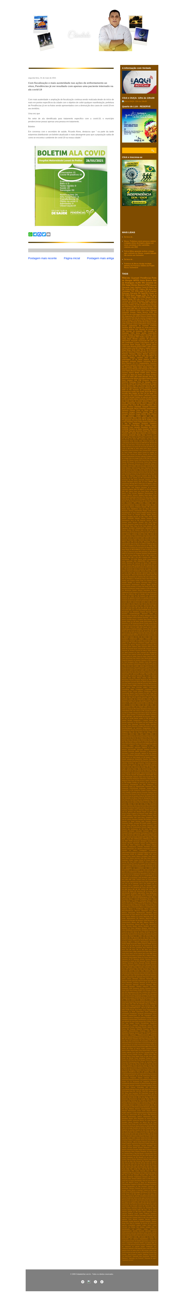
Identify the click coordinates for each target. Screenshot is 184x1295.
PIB (140, 998)
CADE (124, 446)
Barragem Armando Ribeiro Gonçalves (136, 361)
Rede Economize (151, 508)
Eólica (124, 774)
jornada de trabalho (135, 1240)
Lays (123, 866)
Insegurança (132, 846)
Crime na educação (150, 706)
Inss (154, 289)
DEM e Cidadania (151, 714)
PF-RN (136, 998)
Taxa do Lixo (129, 1174)
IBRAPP (150, 481)
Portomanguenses (134, 1062)
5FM (153, 551)
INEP (126, 840)
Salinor (129, 1138)
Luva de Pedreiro (145, 885)
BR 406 (149, 608)
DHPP (124, 716)
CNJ (149, 627)
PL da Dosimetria (150, 350)
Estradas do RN (151, 771)
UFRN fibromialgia (135, 1192)
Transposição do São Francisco (137, 1186)
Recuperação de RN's (128, 1106)
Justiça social (141, 416)
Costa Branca (144, 342)
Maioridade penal (146, 910)
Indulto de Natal (127, 844)
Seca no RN (135, 520)
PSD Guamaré (146, 1005)
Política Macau (126, 1056)
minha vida (125, 538)
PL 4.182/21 (150, 1000)
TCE (123, 310)
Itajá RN (134, 483)
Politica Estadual (146, 1048)
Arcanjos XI (134, 586)
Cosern (136, 342)
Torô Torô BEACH (127, 1182)
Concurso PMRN (131, 685)
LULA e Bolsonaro (150, 862)
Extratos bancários (150, 773)
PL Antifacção (149, 420)
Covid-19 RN (130, 289)
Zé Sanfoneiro (152, 1223)
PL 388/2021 (141, 1000)
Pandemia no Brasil (128, 1011)
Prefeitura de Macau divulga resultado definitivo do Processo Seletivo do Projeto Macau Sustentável (139, 265)
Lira (123, 883)
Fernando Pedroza (147, 792)
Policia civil (152, 320)
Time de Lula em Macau (149, 1180)
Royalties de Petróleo (139, 1128)
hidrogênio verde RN (133, 1237)
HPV (142, 835)
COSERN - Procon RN (142, 629)
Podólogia (129, 1046)
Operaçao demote (138, 959)
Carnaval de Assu (151, 648)
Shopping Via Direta (146, 1151)
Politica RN (143, 289)
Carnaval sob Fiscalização (148, 652)
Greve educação (139, 479)
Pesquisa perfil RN (132, 1037)
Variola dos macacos (138, 433)
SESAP (124, 518)
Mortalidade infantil (147, 930)
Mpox (144, 378)
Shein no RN (143, 524)
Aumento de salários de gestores (137, 600)
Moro (139, 930)
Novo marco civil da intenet (134, 953)
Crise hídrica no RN (138, 710)
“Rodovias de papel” (150, 1258)
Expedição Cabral (139, 773)
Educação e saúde (128, 753)
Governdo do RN (127, 479)
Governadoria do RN (149, 477)
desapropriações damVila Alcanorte (133, 1231)
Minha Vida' (144, 924)
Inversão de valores (129, 850)
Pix (148, 295)
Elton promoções (127, 761)
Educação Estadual (143, 749)
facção (154, 1233)
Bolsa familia (139, 621)
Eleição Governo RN (146, 755)
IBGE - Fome (126, 838)
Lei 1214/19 (149, 868)
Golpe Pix (129, 827)
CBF (145, 625)
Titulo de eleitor (150, 337)
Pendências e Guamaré (130, 1025)
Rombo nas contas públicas (140, 1124)
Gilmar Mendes (131, 825)
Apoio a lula (152, 582)
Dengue (138, 295)
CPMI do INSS (134, 448)
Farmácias (153, 782)
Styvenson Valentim (142, 1159)
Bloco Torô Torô (127, 444)
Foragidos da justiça (140, 807)
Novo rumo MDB (147, 953)
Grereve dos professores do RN (132, 829)
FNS (123, 776)
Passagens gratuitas (140, 1017)
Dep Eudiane (149, 722)
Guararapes (144, 833)
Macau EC (152, 376)
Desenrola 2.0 (139, 464)
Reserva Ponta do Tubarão (131, 514)
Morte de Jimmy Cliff (140, 932)
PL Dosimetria (131, 1002)
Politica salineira (127, 1052)
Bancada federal (151, 611)
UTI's (151, 1192)
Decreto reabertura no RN (130, 722)
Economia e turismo (148, 745)
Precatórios (126, 425)
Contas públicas (138, 691)
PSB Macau (126, 1005)
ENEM (127, 295)
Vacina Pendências (127, 1198)
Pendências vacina (145, 1025)
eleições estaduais (151, 536)
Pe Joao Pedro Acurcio (136, 1021)
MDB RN (136, 489)
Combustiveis (142, 324)
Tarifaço (132, 357)
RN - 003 (136, 1091)
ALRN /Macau (138, 559)
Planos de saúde (132, 1044)
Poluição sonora (127, 1054)
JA (135, 854)
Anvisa (154, 580)
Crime (128, 297)
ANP (138, 438)
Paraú (154, 1013)
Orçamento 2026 (127, 988)
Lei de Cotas (150, 873)
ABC (129, 557)
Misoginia (138, 928)
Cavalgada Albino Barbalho (136, 662)
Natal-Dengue (145, 941)
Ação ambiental (126, 608)
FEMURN (145, 303)
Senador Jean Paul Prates (148, 522)
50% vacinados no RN (145, 551)
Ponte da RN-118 (127, 1058)
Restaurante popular (150, 1116)
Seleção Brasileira (147, 1145)
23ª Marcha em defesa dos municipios (133, 547)
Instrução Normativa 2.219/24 (147, 846)
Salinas (143, 518)
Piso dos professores (132, 1040)
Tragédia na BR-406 (137, 1184)
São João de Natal (127, 1167)
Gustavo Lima (152, 833)
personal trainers (135, 1244)
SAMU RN (149, 1132)
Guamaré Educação (135, 831)
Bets (130, 393)
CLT (134, 627)
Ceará (135, 324)
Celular (130, 452)
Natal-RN (144, 293)
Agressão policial (147, 573)
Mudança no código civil (137, 936)
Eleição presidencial (128, 759)
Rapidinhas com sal (137, 508)
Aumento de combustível (142, 389)
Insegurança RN (127, 483)
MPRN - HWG (137, 893)
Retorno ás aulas (145, 1120)
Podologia (132, 382)
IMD (155, 481)
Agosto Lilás (131, 573)
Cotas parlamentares (137, 703)
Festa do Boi (149, 472)
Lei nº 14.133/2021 (133, 875)
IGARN (142, 372)
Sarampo (146, 429)
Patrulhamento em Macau (145, 1019)
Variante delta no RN (142, 530)
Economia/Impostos (127, 747)
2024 (123, 545)
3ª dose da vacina (150, 437)
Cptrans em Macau (150, 703)
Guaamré (124, 831)
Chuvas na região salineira (141, 670)
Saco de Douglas (127, 1136)
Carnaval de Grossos (128, 650)
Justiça (124, 348)
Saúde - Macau (132, 1141)
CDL (123, 627)
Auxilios (133, 604)
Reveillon (153, 1120)
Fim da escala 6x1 (144, 473)
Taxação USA (144, 1174)
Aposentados (136, 584)
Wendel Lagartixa (138, 339)
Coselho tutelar (151, 701)
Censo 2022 (145, 664)
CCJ (151, 625)
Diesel (152, 464)
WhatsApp (125, 1221)
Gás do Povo (143, 481)
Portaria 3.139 (126, 1060)
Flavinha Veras (132, 805)
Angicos (146, 359)
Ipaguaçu (134, 852)
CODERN (153, 627)
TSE (132, 291)
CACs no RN (131, 625)
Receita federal (150, 425)
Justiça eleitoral (128, 485)
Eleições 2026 (130, 468)
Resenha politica (151, 512)
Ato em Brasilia (140, 594)
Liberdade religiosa (127, 489)
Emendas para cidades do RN (132, 765)
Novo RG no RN (138, 949)
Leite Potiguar (135, 487)
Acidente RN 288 (140, 565)
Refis (126, 1108)
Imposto (124, 842)
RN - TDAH (142, 1091)
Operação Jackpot (127, 973)
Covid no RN (142, 458)
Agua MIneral (134, 388)
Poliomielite (148, 505)
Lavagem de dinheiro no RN (148, 864)
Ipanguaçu (152, 327)
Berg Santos (147, 619)
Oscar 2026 (125, 990)
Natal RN (139, 350)
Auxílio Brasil (144, 391)
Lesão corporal (130, 881)
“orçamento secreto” (128, 1260)
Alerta (148, 574)
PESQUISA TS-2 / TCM (142, 996)
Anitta (141, 580)
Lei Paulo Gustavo (149, 374)
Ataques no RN (137, 592)
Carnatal (131, 397)
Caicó (124, 308)
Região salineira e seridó (129, 1112)
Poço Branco (130, 506)
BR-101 (147, 442)
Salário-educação (146, 1138)
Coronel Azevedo (142, 697)
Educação (125, 287)
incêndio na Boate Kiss (148, 1237)
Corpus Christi (152, 697)
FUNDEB (153, 325)
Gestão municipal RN (135, 823)
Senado (135, 522)
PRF (137, 337)
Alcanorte (134, 340)
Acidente (143, 438)
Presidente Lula (140, 1070)
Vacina (124, 530)
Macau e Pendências (136, 908)
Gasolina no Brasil (128, 821)
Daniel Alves (145, 460)
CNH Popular (143, 627)
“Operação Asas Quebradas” (141, 1256)
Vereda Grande (132, 1209)
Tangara (134, 1172)
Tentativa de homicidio (149, 1176)
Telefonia (130, 1176)
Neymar (154, 943)
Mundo (154, 936)
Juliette (124, 374)
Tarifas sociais (148, 1172)
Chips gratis (137, 668)
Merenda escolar (128, 378)
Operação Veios (151, 978)
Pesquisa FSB (144, 1031)
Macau (126, 277)
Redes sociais (139, 1106)
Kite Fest (129, 862)
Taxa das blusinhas (135, 431)
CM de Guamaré (150, 291)
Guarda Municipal (127, 481)
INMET (144, 346)
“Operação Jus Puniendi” (136, 1258)
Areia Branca (146, 280)
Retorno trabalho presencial (130, 1120)
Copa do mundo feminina (139, 401)
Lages (136, 485)
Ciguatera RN (126, 675)
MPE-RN (124, 893)
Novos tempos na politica (134, 955)
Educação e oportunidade (148, 751)
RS (142, 425)
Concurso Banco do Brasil (138, 681)
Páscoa (133, 1087)
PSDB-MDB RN (133, 1007)
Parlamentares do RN (136, 1015)
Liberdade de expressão (148, 487)
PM (136, 1002)
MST (127, 491)
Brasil (133, 295)
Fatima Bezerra (131, 371)
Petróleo (141, 503)
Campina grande (150, 638)
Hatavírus (153, 835)
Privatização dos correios (136, 1073)
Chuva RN (144, 668)
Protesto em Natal (140, 1083)
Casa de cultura (141, 656)
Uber (155, 1192)
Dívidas (135, 741)
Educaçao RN (136, 303)
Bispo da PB (131, 621)
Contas (130, 691)
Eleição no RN (147, 369)
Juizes (149, 858)
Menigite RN (133, 920)
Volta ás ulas (142, 1217)
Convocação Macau (128, 693)
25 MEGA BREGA (135, 549)
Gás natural (136, 835)
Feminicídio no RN (127, 790)
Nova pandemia (137, 947)
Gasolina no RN (151, 371)
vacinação (132, 435)
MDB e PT (126, 376)
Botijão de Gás (137, 393)
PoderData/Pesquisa (128, 505)
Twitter (154, 1190)
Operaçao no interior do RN (130, 961)
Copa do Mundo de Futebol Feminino (133, 695)
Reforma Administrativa (135, 510)
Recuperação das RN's (149, 1105)
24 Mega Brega (140, 437)
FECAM (133, 774)
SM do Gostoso (142, 1134)
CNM (154, 306)
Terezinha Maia (126, 1178)
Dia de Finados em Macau (142, 732)
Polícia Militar (152, 1054)
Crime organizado (128, 403)
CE (134, 363)
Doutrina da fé (152, 740)
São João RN (138, 1163)
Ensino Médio (137, 769)
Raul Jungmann (151, 1101)
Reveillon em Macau (140, 1122)
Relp (149, 1114)
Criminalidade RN (127, 710)
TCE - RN (141, 1169)
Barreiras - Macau (148, 617)
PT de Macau (136, 320)
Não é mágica (146, 955)
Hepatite (124, 837)
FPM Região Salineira (131, 776)
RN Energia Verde (127, 1091)
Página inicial (72, 258)
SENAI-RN (127, 1134)
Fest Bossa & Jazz (134, 794)
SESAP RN (145, 308)
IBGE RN (132, 327)
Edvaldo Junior (127, 369)
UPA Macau (143, 1192)
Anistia (137, 580)
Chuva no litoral (151, 668)
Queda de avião (140, 1089)
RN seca (153, 1095)
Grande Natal (148, 412)
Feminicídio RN (152, 788)
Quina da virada (149, 1089)
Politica (148, 314)
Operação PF (132, 976)
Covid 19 (153, 342)
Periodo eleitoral (147, 1027)
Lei (150, 416)
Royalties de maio (151, 1128)
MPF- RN (129, 893)
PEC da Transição (141, 994)
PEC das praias (151, 994)
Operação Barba (133, 963)
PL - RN (125, 1000)
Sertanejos (127, 1151)
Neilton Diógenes (143, 943)
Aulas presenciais (151, 594)
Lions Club (138, 881)
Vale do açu (152, 1202)
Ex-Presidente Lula (127, 773)
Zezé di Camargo (135, 1223)
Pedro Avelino (143, 421)
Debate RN (125, 462)
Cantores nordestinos (138, 642)
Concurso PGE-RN (136, 683)
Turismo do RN (147, 1190)
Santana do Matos (135, 429)
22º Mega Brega (151, 545)
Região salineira (150, 301)
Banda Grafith (151, 322)
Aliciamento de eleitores (136, 576)
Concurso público (141, 687)
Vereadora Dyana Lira (138, 1207)
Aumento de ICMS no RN (130, 596)
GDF (135, 817)
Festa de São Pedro (145, 796)
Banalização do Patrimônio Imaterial (133, 611)
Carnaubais (126, 291)
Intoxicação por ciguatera (135, 848)
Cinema (133, 675)
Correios (149, 365)
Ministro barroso (137, 926)
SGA (136, 329)
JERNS (146, 854)
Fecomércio (125, 784)
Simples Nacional (127, 1155)
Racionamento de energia (137, 1099)
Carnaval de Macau (129, 301)
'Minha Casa (126, 541)
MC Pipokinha (135, 887)
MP (136, 889)
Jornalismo (144, 856)
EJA (144, 743)
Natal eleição (126, 497)
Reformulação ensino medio (136, 1110)
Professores (146, 1075)
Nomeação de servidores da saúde (145, 945)
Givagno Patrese (135, 412)
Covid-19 (145, 287)
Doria (128, 740)
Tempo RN (146, 431)
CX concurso (143, 635)
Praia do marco (142, 1064)
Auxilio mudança (151, 602)
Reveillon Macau (127, 1122)
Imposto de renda (142, 327)
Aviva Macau (135, 605)
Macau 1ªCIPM (137, 903)
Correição (125, 699)
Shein (133, 1151)
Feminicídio (133, 472)
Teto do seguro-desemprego (133, 1180)
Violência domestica (150, 1213)
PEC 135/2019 (152, 992)
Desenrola (131, 464)
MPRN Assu (153, 893)
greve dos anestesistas (143, 1235)
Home (31, 58)
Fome (123, 807)
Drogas (131, 741)
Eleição (130, 335)
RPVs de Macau (143, 1097)
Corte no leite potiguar (140, 701)
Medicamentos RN (132, 918)
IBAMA (137, 372)
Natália (124, 943)
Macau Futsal (126, 905)
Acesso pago (131, 565)
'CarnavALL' (152, 540)
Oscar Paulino (133, 990)
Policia (143, 314)
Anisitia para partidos (128, 580)
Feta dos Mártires (132, 802)
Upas (152, 1194)
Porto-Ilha (125, 1062)
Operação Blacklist (144, 963)
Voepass (134, 1217)
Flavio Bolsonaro (151, 805)
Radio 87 (149, 1099)
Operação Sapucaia (138, 978)
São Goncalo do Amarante (132, 331)
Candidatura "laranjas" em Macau (132, 640)
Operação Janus (138, 973)
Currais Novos (141, 403)
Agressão (139, 573)
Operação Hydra (139, 971)
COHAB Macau (126, 629)
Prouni (154, 382)
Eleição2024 (138, 759)
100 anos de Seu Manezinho (140, 541)
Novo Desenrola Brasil (149, 947)
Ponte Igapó (152, 1056)
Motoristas (125, 936)
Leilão (128, 487)
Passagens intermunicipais (130, 1019)
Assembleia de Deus (149, 590)
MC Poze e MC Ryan (146, 887)
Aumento (153, 359)
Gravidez (153, 827)
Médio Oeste (148, 939)
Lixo (126, 883)
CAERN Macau (145, 305)
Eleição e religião (151, 757)
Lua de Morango (133, 883)
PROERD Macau (144, 1003)
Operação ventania (139, 984)
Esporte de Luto (131, 771)
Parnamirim (144, 306)
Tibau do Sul (138, 526)
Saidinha (135, 1136)
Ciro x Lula (146, 675)
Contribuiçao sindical (150, 691)
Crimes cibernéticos (141, 708)
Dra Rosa (125, 741)
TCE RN (147, 1169)
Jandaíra (131, 416)
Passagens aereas (150, 1015)
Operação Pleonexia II (143, 976)
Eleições (145, 759)
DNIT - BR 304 (133, 716)
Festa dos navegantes (142, 800)
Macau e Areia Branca (133, 906)
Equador (153, 769)
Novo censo (148, 949)
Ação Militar (152, 605)
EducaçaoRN (132, 749)
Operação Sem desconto (133, 420)
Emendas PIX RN (137, 761)
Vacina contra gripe (139, 1198)
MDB (154, 416)
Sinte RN (139, 1155)
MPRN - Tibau (145, 893)
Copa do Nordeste (151, 695)
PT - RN (140, 1007)
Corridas (130, 701)
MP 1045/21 (142, 889)
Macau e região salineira (147, 348)
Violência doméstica (128, 1215)
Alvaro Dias (145, 578)
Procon (146, 1073)
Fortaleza (124, 809)
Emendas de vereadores (136, 763)
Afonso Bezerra (138, 285)
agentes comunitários (128, 1225)
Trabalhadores (126, 1184)
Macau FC (146, 903)
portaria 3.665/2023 (146, 1244)
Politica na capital (151, 1050)
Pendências (145, 278)
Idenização (136, 840)
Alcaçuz (141, 388)
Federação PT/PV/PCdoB (130, 788)
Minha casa (138, 378)
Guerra (136, 481)
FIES (123, 318)
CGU (131, 627)
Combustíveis (130, 456)
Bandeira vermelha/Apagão (131, 613)
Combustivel (129, 342)
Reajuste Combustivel (128, 1103)
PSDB (124, 314)
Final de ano (138, 804)
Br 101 (154, 444)
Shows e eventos (144, 1153)
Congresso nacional (129, 365)
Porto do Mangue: (151, 1060)
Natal (128, 285)
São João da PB (148, 1163)
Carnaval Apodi (132, 648)
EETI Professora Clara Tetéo (134, 743)
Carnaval (129, 324)
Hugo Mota (149, 837)
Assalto (138, 588)
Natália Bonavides (132, 943)
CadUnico (150, 635)
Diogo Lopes (144, 734)
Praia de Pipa (133, 1064)
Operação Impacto (150, 971)
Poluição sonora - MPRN (140, 1054)
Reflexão (131, 1108)
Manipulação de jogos (128, 914)
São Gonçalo (137, 1161)
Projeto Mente (152, 1079)
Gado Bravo (141, 817)
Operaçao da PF (127, 959)
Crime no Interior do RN (129, 708)
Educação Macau (133, 408)
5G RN (124, 438)
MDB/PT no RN (144, 489)
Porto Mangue (141, 1060)
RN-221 (135, 1097)
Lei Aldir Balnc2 (146, 870)
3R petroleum (151, 339)
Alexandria (125, 576)
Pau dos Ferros (127, 352)
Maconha (137, 910)
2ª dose (143, 549)
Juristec (131, 860)
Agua (154, 573)
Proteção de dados (150, 1083)
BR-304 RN (153, 442)
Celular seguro (137, 452)
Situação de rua (143, 1157)
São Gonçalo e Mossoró (149, 1161)
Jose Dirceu (125, 858)
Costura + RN (126, 703)
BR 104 (138, 608)
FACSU (128, 774)
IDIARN (139, 346)
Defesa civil (141, 722)
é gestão (139, 1254)
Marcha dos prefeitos (142, 914)
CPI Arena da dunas (132, 446)
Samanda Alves (151, 518)
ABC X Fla (134, 557)
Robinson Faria (126, 1124)
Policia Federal (136, 1046)
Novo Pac (142, 497)
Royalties (130, 516)
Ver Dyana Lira (142, 532)
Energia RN (144, 767)
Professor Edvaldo (141, 506)
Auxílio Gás (139, 604)
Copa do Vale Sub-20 (129, 697)
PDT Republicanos (130, 992)
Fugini (129, 813)
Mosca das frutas (151, 934)
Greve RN (144, 299)
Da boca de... (129, 237)
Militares (146, 922)
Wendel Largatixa (138, 1219)
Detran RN (132, 299)
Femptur (143, 790)
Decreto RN (152, 720)
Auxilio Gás (135, 391)
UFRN (138, 310)
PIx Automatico (150, 998)
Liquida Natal (152, 881)
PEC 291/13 (132, 994)
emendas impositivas (137, 1233)
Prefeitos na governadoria (129, 1068)
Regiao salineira (151, 1110)
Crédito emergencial (134, 712)
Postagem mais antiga (100, 258)
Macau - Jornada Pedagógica (138, 899)
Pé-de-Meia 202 (142, 1087)
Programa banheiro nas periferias (138, 1079)
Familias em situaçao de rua (141, 782)
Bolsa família (141, 333)
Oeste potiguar (133, 957)
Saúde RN (152, 308)
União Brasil (126, 339)
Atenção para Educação (149, 592)
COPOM (133, 629)
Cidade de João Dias (134, 672)
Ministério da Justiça (150, 926)
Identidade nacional (146, 840)
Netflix (150, 943)
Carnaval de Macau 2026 (143, 650)
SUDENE (125, 429)
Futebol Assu (137, 815)
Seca (149, 1141)
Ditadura (142, 736)
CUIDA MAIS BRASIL (132, 635)
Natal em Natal (151, 378)
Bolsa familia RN (147, 444)
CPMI (139, 633)
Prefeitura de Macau (144, 1068)
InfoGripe (124, 846)
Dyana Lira (152, 367)
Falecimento (143, 778)
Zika (148, 534)
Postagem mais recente (42, 258)
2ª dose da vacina (151, 549)
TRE (127, 310)
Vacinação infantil (143, 1200)
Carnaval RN (141, 648)
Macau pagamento (150, 908)
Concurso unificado (140, 456)
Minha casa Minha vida (141, 418)
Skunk (151, 1157)
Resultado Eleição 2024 (129, 1118)
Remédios (144, 427)
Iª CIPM (139, 483)
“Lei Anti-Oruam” (127, 1256)
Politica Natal (130, 1050)
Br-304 (154, 361)
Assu (143, 310)
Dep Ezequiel (151, 324)
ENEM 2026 (148, 743)
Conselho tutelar (132, 399)
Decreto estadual (146, 405)
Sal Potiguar (148, 1136)
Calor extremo (152, 637)
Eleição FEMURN (134, 755)
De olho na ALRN (127, 718)
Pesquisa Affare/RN (136, 1029)
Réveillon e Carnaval (139, 1132)
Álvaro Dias (141, 435)
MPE (123, 491)
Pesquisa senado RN (144, 1037)
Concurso (153, 363)
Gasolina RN (142, 819)
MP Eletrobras (138, 891)
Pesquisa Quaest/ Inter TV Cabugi (139, 1033)
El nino (149, 753)
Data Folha (153, 460)
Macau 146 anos (127, 903)
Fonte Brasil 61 (130, 807)
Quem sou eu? (47, 58)
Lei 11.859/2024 (138, 868)
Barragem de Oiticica (138, 615)
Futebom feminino (146, 815)
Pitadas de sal (150, 503)
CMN (137, 627)
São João (141, 355)
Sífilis (127, 1169)
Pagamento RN (151, 1009)
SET (135, 1134)
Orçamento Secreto (139, 988)
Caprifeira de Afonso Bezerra (131, 644)
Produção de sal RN (135, 1075)
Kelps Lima (131, 348)
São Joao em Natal (128, 1163)
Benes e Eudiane (137, 619)
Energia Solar (140, 468)
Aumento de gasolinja (141, 598)
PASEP (140, 990)
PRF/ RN (136, 1003)
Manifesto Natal (151, 912)
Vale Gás (146, 1202)
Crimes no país (152, 708)
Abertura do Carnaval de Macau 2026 (139, 563)
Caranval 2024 (126, 646)
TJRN (132, 333)
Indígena (137, 844)
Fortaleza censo (133, 809)
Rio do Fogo (152, 1122)
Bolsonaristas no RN (150, 621)
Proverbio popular (146, 1085)
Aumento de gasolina (128, 598)
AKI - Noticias (152, 557)
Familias (129, 782)
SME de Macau (151, 1134)
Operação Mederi (139, 974)
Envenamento (146, 769)
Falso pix (133, 780)
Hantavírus (147, 835)
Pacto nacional (135, 501)
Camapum (125, 638)
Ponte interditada (139, 1058)
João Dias (144, 858)
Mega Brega (126, 350)
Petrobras (125, 305)
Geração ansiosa (151, 821)
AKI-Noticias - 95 (127, 559)
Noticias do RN (126, 947)
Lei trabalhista (133, 877)
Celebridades (137, 664)
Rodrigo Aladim (146, 514)
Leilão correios (136, 879)
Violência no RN (151, 532)
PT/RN (152, 1007)
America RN (152, 578)
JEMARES (140, 854)
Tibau (131, 526)
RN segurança (152, 506)
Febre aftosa (141, 371)
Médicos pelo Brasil (138, 939)
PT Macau (128, 320)
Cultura (143, 712)
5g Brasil (138, 359)
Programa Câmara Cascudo (139, 1077)
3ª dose (124, 551)
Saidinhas (141, 1136)
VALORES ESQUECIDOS (136, 528)
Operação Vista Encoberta (139, 980)
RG (155, 1089)
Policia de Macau (134, 1048)
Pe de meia (143, 501)
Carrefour (124, 654)
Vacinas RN (130, 530)
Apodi (135, 322)
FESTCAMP (149, 774)
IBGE (135, 306)
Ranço (144, 1101)
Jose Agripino (152, 856)
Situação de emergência (147, 329)
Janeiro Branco (136, 856)
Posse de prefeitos (146, 1062)
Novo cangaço (127, 380)
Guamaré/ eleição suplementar (131, 833)
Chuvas (124, 335)
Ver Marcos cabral (148, 1205)
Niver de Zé (125, 945)
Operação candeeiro (132, 982)
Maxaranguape (149, 493)
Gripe (154, 829)
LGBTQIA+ (141, 862)
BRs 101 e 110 (133, 609)
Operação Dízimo (132, 967)
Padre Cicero (142, 1009)
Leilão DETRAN (142, 877)
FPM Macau (129, 306)
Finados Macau (127, 804)
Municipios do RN (127, 938)
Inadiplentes (152, 842)
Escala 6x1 (129, 470)
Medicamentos (127, 418)
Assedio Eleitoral (137, 590)
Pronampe (153, 1081)
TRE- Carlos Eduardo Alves (140, 1170)
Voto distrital (149, 1217)
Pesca (154, 1027)
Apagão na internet (134, 582)
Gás (123, 835)
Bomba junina (148, 623)
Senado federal (132, 1147)
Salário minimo (136, 1138)
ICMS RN (152, 312)
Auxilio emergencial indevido (136, 602)
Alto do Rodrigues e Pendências (132, 578)
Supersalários (152, 1159)
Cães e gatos (126, 714)
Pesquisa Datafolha (149, 423)
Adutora (143, 571)
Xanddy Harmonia (134, 1221)
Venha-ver (135, 532)
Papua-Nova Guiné (142, 1011)
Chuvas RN (126, 303)
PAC (131, 499)
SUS (123, 322)
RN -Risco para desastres (130, 1093)
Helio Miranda (131, 346)
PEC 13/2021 (143, 992)
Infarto (143, 844)
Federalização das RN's (138, 784)
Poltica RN (153, 1052)
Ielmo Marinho (151, 372)
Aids (123, 574)
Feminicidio (142, 788)
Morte (134, 350)
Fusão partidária (127, 815)
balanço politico (141, 1225)
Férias (154, 815)
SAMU (154, 516)
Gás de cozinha (140, 318)
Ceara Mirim (148, 662)
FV (155, 470)
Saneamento (126, 520)
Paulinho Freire (132, 421)
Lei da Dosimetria (143, 485)
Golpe (124, 827)
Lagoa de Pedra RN (128, 864)
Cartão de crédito (131, 656)
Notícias (131, 329)
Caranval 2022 (152, 644)
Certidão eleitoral (139, 666)
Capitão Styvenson (150, 642)
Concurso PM (147, 683)
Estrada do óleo (141, 771)
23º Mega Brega (149, 547)
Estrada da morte (149, 470)
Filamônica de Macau (144, 802)
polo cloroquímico (134, 538)
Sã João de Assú (127, 1161)
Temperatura (137, 1176)
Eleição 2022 (136, 297)
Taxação (136, 1174)
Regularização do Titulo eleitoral (131, 512)
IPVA (148, 414)
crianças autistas (145, 1227)
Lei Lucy (127, 873)
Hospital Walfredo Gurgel (131, 414)
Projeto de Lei (127, 1081)
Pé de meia (136, 384)
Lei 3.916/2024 (135, 870)
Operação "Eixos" (145, 961)
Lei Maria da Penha (135, 374)
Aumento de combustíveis (148, 596)
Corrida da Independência (137, 699)
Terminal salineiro (137, 1178)
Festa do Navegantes (144, 798)
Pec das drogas (128, 1023)
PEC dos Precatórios (128, 996)
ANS (135, 561)
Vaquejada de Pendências (130, 1203)
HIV (155, 412)
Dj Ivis (129, 738)
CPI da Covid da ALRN (145, 446)
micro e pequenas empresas (130, 1242)
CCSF (154, 625)
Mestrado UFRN (142, 920)
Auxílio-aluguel (126, 605)
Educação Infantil (145, 466)
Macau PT (141, 905)
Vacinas (147, 1198)
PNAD (143, 1002)
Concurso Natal (126, 683)
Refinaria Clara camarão (131, 427)
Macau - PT (130, 901)
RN (143, 283)
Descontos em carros (150, 726)
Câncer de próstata (150, 712)
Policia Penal (152, 1046)
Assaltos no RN (144, 588)
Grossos (147, 479)
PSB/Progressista (136, 1005)
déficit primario (126, 1233)
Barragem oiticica (132, 617)
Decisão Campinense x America (138, 720)
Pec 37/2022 (147, 1021)
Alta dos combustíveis (149, 576)
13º (133, 359)
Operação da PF (144, 982)
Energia (133, 312)
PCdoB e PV (150, 990)
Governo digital (146, 827)
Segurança (135, 1143)
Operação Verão (127, 980)
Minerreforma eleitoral (132, 924)
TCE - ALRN (133, 1169)
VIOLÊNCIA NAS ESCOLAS (148, 1196)
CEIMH (127, 627)
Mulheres (148, 936)
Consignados (139, 689)
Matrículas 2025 (148, 916)
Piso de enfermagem (134, 314)
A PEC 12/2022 (150, 555)
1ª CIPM (142, 543)
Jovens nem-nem (135, 858)
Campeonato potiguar (137, 638)
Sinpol (134, 1155)
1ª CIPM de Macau (150, 543)
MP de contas (147, 891)
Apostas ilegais (145, 584)
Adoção (154, 569)
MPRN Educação (136, 895)
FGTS (143, 335)
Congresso (149, 456)
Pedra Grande (152, 501)
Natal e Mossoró (133, 941)
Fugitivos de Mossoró (137, 813)
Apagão (124, 582)
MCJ (137, 348)
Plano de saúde (133, 1042)
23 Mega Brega (130, 437)
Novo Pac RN (126, 949)
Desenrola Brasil (128, 344)
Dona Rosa (147, 738)
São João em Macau (140, 1167)
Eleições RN (152, 759)
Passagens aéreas (127, 1017)
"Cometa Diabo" (132, 540)
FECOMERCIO (141, 774)
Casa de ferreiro (151, 656)
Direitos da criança (134, 736)
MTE (149, 897)
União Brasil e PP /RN (129, 1194)
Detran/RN (147, 464)
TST (155, 1170)
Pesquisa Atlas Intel (149, 1029)
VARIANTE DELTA (150, 528)
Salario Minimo (142, 354)
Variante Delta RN (143, 1203)
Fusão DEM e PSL (150, 813)
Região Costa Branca (149, 510)
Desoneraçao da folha (141, 730)
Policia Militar (145, 1046)
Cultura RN (125, 460)
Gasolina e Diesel (151, 819)
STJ (138, 386)
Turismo (153, 431)
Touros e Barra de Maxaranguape (145, 1182)
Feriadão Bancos (136, 792)
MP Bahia (131, 891)
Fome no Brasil (142, 410)
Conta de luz (141, 365)
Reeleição (125, 510)
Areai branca (134, 440)
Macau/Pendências (127, 910)
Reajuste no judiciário (135, 1105)
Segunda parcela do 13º (148, 520)
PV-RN (127, 1009)
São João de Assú (136, 1165)
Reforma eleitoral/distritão (142, 1108)
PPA (131, 1003)
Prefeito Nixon (152, 1066)
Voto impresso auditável (129, 534)
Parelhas (124, 1015)
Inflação (154, 844)
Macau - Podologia (140, 901)
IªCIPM (132, 854)
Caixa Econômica (134, 450)
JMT (150, 854)
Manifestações (141, 912)
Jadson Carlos (126, 856)
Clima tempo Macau (134, 677)
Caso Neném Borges (147, 658)
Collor (149, 677)
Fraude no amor (147, 811)
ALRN (138, 283)
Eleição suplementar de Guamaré (135, 325)
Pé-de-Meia (135, 425)
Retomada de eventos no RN (147, 1118)
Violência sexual (151, 1215)
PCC (144, 990)
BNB (143, 442)
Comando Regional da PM (142, 679)
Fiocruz (146, 804)
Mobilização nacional (132, 930)
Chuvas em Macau (136, 454)
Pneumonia (141, 1044)
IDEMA (143, 414)
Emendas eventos (150, 763)
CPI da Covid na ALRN (133, 631)
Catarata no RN (145, 660)
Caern (132, 287)
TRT (152, 1170)
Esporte (148, 344)
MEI (134, 889)
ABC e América (143, 557)
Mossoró (153, 285)
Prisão (150, 306)
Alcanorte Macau (141, 574)
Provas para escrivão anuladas (131, 1085)
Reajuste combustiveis (142, 1103)
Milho (141, 922)
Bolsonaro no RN (127, 623)
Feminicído (137, 790)
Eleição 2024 (140, 344)
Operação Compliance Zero (136, 965)
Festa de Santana (133, 796)
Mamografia (131, 912)
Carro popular (132, 654)
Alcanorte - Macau (130, 574)
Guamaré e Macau (149, 831)
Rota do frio (125, 1126)
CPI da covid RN (146, 631)
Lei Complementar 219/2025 (134, 871)
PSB (139, 380)
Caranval (143, 644)
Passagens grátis (151, 1017)
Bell (155, 617)
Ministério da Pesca (128, 928)
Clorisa (144, 677)
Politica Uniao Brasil (140, 1050)
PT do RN (147, 1007)
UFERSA (132, 310)
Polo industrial (145, 1052)
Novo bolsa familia (151, 497)
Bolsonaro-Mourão (138, 623)
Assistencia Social (127, 592)
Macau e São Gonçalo (129, 493)
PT (139, 308)
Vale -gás (140, 1202)
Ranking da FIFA (136, 1101)
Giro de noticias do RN (135, 477)
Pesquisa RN (138, 352)
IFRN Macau (146, 297)
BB (150, 391)
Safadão (137, 518)
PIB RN (143, 998)
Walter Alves (142, 534)
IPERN (131, 840)
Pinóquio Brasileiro (133, 1038)
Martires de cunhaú (137, 916)
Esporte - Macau (138, 470)
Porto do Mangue (144, 382)
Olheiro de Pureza (143, 957)
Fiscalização (152, 804)
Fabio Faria (142, 776)
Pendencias (152, 299)
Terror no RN (146, 1178)
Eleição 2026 (137, 369)
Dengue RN (133, 462)
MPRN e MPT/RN (131, 897)
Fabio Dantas (126, 472)
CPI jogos (134, 633)
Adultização (136, 571)
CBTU (148, 625)
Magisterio (141, 493)
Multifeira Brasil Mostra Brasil (148, 495)
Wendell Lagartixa (150, 1219)
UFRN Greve (125, 1192)
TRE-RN (127, 526)
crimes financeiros (150, 1229)
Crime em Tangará (137, 706)
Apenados (144, 582)
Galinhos (138, 287)
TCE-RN (150, 524)
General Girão (140, 821)
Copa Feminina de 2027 (142, 693)
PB (143, 420)
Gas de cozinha (126, 819)
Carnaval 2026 (146, 646)
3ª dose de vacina (132, 551)
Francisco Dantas (144, 809)
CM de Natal (148, 393)
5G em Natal (131, 438)
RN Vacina (131, 1095)
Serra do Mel (132, 355)
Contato (64, 58)
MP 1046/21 (150, 889)
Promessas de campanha (141, 1081)
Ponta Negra (135, 1056)
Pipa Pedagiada (147, 1038)
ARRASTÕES (141, 561)
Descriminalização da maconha (132, 728)
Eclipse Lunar (134, 745)
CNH (123, 324)
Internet (124, 848)
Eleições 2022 (151, 316)
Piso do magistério (149, 352)
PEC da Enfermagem (139, 499)
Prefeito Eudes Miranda (140, 1066)
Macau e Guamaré (128, 337)
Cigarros (154, 673)
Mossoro (135, 495)
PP (125, 501)
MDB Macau (128, 889)
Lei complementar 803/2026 (138, 873)
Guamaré (135, 278)
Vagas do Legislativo (130, 1202)
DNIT (127, 716)
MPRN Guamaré (147, 895)
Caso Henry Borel (127, 658)
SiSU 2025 (153, 1153)
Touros (142, 386)
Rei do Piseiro (142, 1114)
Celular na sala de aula (143, 397)
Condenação (152, 687)
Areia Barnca (143, 440)
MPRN (136, 280)
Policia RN (125, 1048)
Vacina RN (149, 386)
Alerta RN (153, 574)
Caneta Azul (146, 640)
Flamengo (125, 805)
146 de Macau (135, 543)
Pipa (140, 1038)
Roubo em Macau (134, 1126)
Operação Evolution (144, 967)
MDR (132, 376)
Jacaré (154, 854)
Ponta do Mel (144, 1056)
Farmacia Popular (128, 410)
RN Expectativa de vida (146, 1093)
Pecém (137, 1023)
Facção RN (149, 776)
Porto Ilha (134, 1060)
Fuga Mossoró (130, 475)
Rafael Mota (126, 508)
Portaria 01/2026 (151, 1058)
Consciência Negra (128, 689)
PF (138, 306)
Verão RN (140, 1209)
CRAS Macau (138, 395)
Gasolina (125, 327)
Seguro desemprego (134, 1145)
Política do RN (134, 305)
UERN (138, 316)
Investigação (143, 850)
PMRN (151, 499)
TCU (151, 1169)
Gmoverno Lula (151, 825)
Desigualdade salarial (128, 730)
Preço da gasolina (143, 1071)
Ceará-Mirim (152, 333)
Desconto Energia (137, 726)
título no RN (140, 1250)
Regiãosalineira (141, 1112)
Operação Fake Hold (135, 969)
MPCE (154, 891)
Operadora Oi (152, 957)
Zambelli (142, 1221)
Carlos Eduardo (150, 310)
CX (137, 363)
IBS (132, 838)
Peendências (145, 1023)
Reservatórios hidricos (135, 1116)
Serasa (136, 524)
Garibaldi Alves (146, 475)
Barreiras (140, 617)
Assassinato (142, 340)
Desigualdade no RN (149, 728)
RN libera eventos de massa (142, 1095)
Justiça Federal (138, 860)
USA (148, 1192)
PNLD (127, 1003)
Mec (136, 308)
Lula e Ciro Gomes (145, 883)
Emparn (137, 335)
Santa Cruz (144, 1139)
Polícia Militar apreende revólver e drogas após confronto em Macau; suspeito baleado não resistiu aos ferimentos (140, 253)
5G (128, 388)
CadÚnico (147, 395)
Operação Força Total (149, 969)
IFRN (137, 291)
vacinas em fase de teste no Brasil (136, 1252)
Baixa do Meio (152, 609)
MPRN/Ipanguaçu (142, 897)
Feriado (148, 790)
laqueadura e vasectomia (149, 1240)
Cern (128, 454)
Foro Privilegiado (151, 807)
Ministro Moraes (127, 926)
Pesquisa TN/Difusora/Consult (139, 1035)
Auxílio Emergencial (135, 442)
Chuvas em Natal (148, 454)
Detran (145, 367)
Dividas (147, 736)
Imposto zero (144, 842)
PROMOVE (153, 1003)
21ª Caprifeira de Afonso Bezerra (136, 545)
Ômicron (143, 316)
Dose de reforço (135, 740)
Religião (144, 512)
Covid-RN (153, 401)
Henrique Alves (150, 335)
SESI (132, 1134)
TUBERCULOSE (127, 1172)
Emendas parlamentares (147, 408)
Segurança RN (130, 316)
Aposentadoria (126, 584)
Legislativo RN (129, 866)
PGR (147, 499)
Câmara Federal (133, 460)
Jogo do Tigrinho (147, 483)
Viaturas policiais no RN (129, 1211)
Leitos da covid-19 (147, 879)
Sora (155, 1157)
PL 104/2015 (132, 1000)
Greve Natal (148, 829)
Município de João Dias (141, 938)
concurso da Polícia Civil (130, 1227)
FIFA (155, 774)
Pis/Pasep (145, 320)
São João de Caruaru (149, 1165)
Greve (129, 308)
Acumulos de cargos (144, 569)
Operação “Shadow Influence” (139, 986)
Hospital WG (141, 837)
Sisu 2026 (145, 1155)
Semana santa (126, 522)
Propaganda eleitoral (128, 1083)
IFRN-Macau (146, 838)
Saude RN (129, 322)
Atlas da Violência (128, 594)
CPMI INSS (144, 633)
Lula (138, 299)
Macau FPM (152, 903)
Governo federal (128, 372)
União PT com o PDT (143, 1194)
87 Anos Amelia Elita (133, 555)
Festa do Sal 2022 (130, 800)
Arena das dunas (143, 586)
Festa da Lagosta (145, 794)
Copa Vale (153, 693)
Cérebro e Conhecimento (138, 714)
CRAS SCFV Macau (146, 448)
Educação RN (135, 293)
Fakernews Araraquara (132, 778)
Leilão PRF (128, 879)
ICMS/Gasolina (138, 838)
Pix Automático (144, 1040)
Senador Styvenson (128, 524)
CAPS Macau (139, 625)
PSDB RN (153, 303)
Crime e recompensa (129, 705)
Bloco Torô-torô (136, 444)
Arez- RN (151, 586)
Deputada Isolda (144, 724)
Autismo (150, 600)
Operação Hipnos (127, 971)
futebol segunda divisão (129, 1235)
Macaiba (145, 376)
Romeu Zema (152, 1124)
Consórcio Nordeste (145, 399)
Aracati (128, 586)
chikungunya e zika (139, 536)
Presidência (132, 1071)
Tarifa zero (140, 1172)
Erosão (124, 771)
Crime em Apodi (143, 705)
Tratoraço (131, 1188)
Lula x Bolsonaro (133, 885)
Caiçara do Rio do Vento (138, 637)
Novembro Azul (134, 497)
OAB (135, 380)
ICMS (144, 295)
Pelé (123, 503)
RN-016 (124, 1097)
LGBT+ (135, 862)
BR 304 (150, 340)
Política (142, 337)
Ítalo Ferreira (150, 1252)
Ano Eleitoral (148, 580)
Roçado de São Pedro (142, 1130)
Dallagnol (153, 716)
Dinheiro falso (134, 734)
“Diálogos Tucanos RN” (150, 1254)
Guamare (153, 479)
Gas (155, 817)
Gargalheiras (149, 817)
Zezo (127, 1223)
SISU (134, 386)
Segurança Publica (144, 1143)
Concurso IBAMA (151, 681)
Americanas (125, 440)
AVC (148, 561)
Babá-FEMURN (143, 609)
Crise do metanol (151, 458)
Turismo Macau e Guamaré (135, 1190)
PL (155, 998)
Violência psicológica (140, 1215)
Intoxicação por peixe (149, 848)
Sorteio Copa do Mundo (129, 1159)
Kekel (152, 860)
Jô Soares (147, 860)
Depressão (135, 724)
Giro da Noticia (141, 825)
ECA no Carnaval (143, 741)
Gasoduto (135, 819)
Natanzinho (153, 941)
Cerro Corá (130, 666)
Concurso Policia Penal (143, 685)
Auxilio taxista (126, 604)
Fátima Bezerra (142, 312)
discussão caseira (150, 1231)
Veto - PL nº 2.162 (150, 1209)
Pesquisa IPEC (132, 503)
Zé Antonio (144, 1223)
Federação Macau (150, 786)
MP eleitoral (152, 489)
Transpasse (146, 1184)
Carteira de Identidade (143, 654)
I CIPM (154, 837)
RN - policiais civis (151, 1091)
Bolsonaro (125, 293)
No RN (132, 945)
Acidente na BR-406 (133, 567)
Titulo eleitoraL (147, 526)
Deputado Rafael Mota (133, 367)
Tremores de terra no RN (142, 1188)
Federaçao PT (151, 784)
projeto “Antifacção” (147, 1246)
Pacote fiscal (134, 1009)
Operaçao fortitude (151, 959)
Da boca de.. (147, 716)
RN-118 (129, 1097)
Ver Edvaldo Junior (136, 1205)
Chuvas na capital (127, 670)
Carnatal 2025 (147, 450)
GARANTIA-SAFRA (127, 817)
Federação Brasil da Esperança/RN (133, 786)
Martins (128, 916)
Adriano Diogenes (127, 571)
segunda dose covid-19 (144, 1248)
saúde (141, 291)
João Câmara (151, 346)
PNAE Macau (149, 1002)
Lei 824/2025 (138, 866)
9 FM (142, 555)
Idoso (154, 840)
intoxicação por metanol (130, 1238)
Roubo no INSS (145, 1126)
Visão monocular (127, 1217)
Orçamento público (150, 988)
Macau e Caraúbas (145, 906)
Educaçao (140, 301)
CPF (151, 629)
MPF (132, 308)
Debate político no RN (141, 718)
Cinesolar (139, 675)
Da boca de (134, 405)
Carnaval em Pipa (134, 652)
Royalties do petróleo (128, 1130)
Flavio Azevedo (141, 805)
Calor (140, 450)
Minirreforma (152, 924)
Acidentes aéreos (132, 569)
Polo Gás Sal (136, 1052)
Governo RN (130, 318)
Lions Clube (144, 881)
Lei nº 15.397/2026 (146, 875)
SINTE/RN (131, 518)
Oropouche (153, 986)
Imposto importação (133, 842)
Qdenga (132, 1089)
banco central (152, 1225)
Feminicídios (141, 472)
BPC (133, 608)
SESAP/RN (152, 427)
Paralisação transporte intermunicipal (141, 1013)
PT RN (129, 501)
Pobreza (147, 1044)
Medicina (142, 918)
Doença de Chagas (138, 738)
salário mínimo (144, 538)
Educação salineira (140, 753)
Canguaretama (144, 363)
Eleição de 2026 (131, 757)
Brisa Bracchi (127, 363)
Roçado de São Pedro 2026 (143, 516)
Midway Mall (135, 922)
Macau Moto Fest (150, 491)
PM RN (139, 1002)
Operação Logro (129, 974)
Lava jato (137, 864)
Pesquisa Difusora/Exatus (130, 1031)
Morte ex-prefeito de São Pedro (137, 934)
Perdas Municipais (135, 1027)
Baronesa (145, 613)
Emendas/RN (146, 765)
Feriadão (128, 792)
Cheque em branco (127, 668)
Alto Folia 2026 (151, 438)
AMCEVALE (126, 340)
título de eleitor (131, 1250)
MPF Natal (138, 376)
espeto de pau (147, 1233)
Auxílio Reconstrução (150, 604)
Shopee (137, 1151)
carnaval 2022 (142, 357)
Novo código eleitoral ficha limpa (139, 951)
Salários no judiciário (134, 1139)
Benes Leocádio (127, 619)
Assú (150, 289)
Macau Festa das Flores (137, 491)
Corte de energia (133, 458)
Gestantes (125, 823)
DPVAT (140, 716)
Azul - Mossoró (144, 605)
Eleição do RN (140, 757)
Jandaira (125, 329)
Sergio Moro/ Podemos (145, 1149)
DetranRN (125, 312)
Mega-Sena (149, 918)
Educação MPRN (133, 751)
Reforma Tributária (129, 354)
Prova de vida (127, 384)
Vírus (129, 1219)
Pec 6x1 (154, 1021)
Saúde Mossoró (142, 1141)
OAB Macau (125, 499)
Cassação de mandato (134, 660)
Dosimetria (144, 740)
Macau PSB (134, 905)
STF (137, 289)
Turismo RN (126, 433)
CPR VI (150, 633)
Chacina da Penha (151, 666)
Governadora (137, 827)
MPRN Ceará (126, 895)
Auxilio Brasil (142, 322)
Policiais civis (139, 505)
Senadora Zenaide (132, 1149)
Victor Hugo (142, 1211)
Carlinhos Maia (136, 646)
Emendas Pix (146, 761)
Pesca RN (125, 1029)
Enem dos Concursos (133, 767)
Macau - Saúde (151, 901)
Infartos (148, 844)
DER (140, 460)
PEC (137, 992)
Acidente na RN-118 (145, 567)
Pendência (153, 1023)
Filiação (154, 802)
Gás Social (128, 835)
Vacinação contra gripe (131, 1200)
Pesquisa (145, 380)
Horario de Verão (132, 837)
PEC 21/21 (125, 994)
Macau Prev (148, 905)
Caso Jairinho (137, 658)
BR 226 (143, 608)
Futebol (138, 475)
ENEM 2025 (136, 466)
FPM (147, 285)
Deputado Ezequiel (141, 406)
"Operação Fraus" (143, 540)
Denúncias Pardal (142, 462)
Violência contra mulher (135, 1213)
